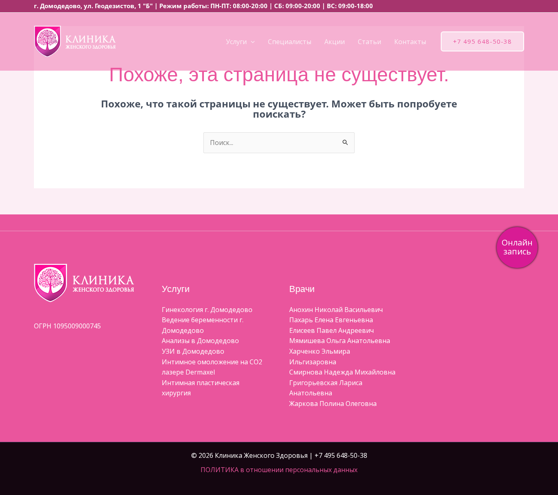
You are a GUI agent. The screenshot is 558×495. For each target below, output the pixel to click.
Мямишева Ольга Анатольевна (339, 340)
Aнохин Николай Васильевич (336, 309)
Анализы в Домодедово (200, 340)
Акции (334, 41)
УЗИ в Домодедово (193, 351)
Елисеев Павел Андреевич (331, 330)
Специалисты (289, 41)
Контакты (410, 41)
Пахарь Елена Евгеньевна (331, 319)
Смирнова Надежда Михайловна (342, 372)
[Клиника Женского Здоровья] (75, 40)
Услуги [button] (236, 41)
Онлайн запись (517, 247)
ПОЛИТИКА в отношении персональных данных (279, 469)
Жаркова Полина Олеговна (333, 403)
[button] (251, 41)
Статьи (369, 41)
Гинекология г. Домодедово (207, 309)
